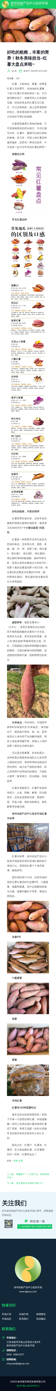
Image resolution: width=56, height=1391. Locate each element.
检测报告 (41, 1314)
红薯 (21, 1160)
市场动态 (6, 1318)
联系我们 (23, 1318)
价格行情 (23, 1314)
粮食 (16, 1160)
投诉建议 (41, 1318)
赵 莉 (14, 71)
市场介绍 (6, 1314)
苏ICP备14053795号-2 (28, 1385)
